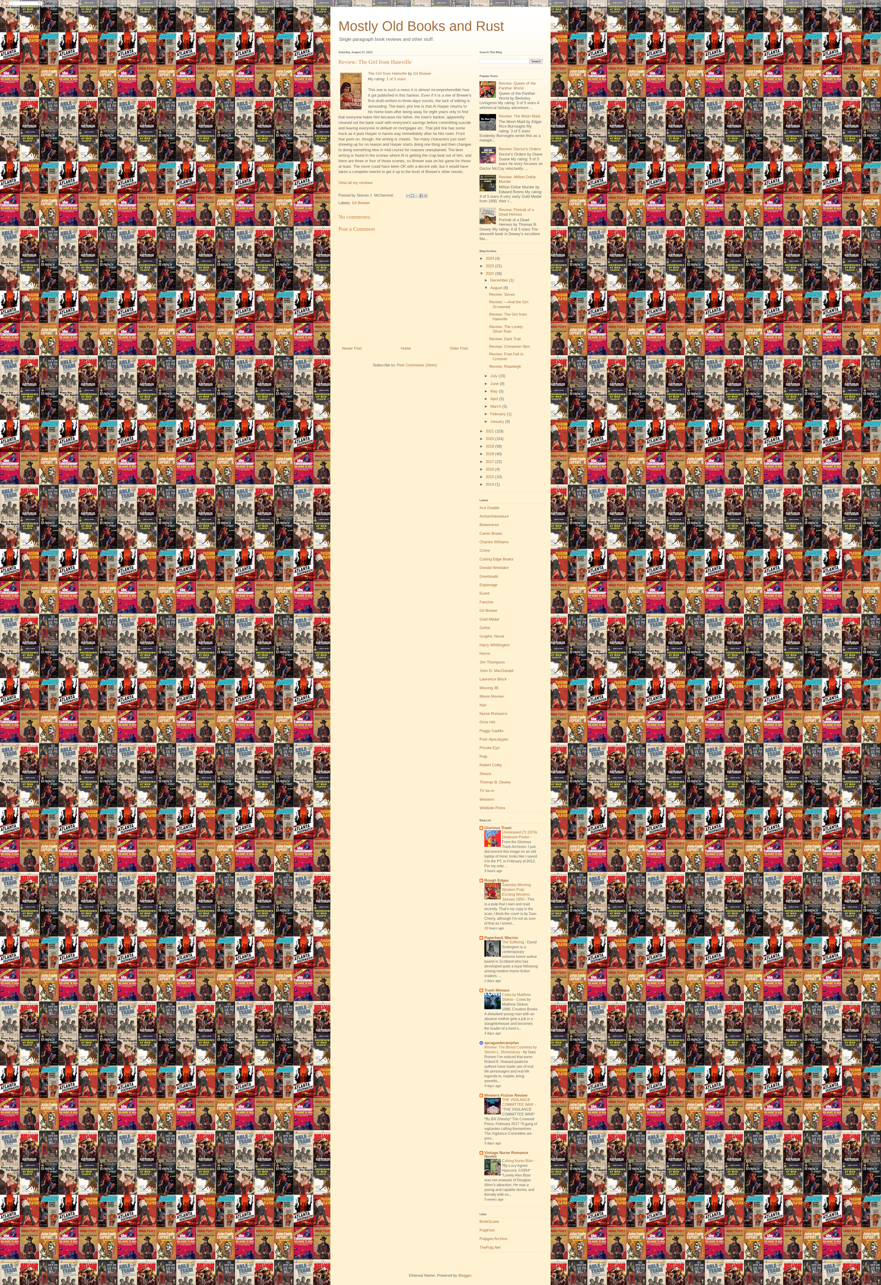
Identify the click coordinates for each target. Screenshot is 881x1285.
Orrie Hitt (487, 722)
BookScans (489, 1221)
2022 (490, 273)
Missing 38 (489, 688)
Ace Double (489, 508)
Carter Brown (491, 533)
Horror (485, 653)
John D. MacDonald (496, 671)
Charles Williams (494, 542)
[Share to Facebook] (421, 195)
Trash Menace (496, 990)
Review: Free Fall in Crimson (506, 356)
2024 (490, 258)
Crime (485, 550)
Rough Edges (496, 880)
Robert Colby (491, 765)
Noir (483, 705)
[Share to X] (417, 195)
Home (406, 348)
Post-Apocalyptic (494, 739)
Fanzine (486, 602)
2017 (490, 462)
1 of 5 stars (396, 79)
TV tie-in (487, 791)
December (499, 280)
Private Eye (489, 748)
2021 (490, 431)
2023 (490, 266)
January (497, 421)
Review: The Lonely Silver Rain (506, 329)
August (496, 288)
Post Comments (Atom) (417, 365)
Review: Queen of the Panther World (517, 85)
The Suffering (513, 942)
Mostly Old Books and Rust (421, 26)
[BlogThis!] (412, 195)
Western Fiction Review (505, 1095)
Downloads (489, 576)
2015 (490, 477)
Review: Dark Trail (505, 339)
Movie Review (492, 696)
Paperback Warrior (501, 938)
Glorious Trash (497, 828)
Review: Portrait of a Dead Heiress (516, 212)
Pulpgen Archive (493, 1239)
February (498, 414)
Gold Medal (489, 619)
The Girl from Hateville (387, 73)
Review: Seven (502, 294)
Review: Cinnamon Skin (509, 346)
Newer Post (352, 348)
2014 (490, 484)
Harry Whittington (495, 645)
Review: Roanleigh (505, 366)
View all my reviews (355, 183)
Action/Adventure (494, 516)
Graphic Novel (492, 636)
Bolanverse (489, 525)
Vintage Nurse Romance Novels (506, 1155)
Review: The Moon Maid (519, 116)
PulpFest (487, 1230)
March (496, 406)
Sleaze (485, 774)
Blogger (464, 1275)
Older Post (459, 348)
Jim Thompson (492, 662)
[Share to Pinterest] (425, 195)
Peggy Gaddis (492, 731)
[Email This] (408, 195)
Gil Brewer (422, 73)
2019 (490, 446)
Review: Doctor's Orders (520, 149)
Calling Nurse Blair (518, 1161)
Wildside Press (492, 808)
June (495, 384)
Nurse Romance (493, 713)
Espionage (488, 585)
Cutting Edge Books (496, 559)
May (494, 391)
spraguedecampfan (501, 1043)
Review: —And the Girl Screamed (508, 304)
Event (484, 593)
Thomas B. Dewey (495, 782)
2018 (490, 454)
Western (487, 799)
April (494, 399)
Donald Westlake (494, 568)
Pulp (483, 756)
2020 (490, 439)
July (494, 376)
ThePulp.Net (490, 1247)
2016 (490, 469)
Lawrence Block (493, 679)
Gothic (485, 628)
